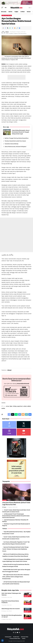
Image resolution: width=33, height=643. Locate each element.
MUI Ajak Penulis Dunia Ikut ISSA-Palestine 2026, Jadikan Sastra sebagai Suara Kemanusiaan (15, 576)
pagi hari (20, 406)
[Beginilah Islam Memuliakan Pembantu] (27, 602)
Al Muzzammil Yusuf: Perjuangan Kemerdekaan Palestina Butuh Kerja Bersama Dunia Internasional (15, 515)
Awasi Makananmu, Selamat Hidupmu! (15, 146)
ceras (7, 406)
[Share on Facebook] (5, 28)
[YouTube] (17, 632)
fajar (11, 406)
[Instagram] (9, 432)
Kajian (4, 500)
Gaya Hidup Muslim (6, 15)
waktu (3, 408)
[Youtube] (24, 432)
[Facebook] (9, 424)
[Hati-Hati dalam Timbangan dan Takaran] (27, 594)
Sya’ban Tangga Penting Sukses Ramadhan (17, 138)
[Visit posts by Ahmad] (3, 32)
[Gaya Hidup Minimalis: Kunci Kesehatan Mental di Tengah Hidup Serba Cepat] (7, 132)
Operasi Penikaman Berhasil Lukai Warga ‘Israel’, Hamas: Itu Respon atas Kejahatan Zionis (15, 549)
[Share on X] (8, 28)
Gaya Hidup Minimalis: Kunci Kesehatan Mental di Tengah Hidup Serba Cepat (20, 132)
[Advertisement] (16, 77)
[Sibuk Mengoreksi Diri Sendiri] (27, 610)
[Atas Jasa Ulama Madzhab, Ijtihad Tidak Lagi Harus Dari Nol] (16, 492)
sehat (25, 406)
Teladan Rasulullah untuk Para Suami (15, 141)
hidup (15, 406)
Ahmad (7, 31)
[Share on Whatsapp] (10, 28)
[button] (3, 8)
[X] (24, 424)
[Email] (15, 28)
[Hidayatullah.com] (16, 7)
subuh (29, 406)
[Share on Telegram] (12, 28)
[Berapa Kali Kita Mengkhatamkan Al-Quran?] (27, 616)
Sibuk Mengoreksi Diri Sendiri (11, 608)
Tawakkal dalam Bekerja (11, 143)
